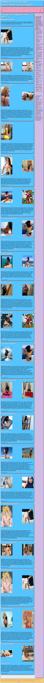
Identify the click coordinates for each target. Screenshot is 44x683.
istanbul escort (40, 22)
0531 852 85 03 (5, 73)
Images (39, 679)
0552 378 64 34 (5, 364)
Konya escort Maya (7, 60)
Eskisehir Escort (14, 9)
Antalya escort (38, 95)
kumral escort (38, 119)
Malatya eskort (40, 9)
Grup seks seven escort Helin (10, 503)
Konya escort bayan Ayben (9, 218)
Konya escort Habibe (7, 188)
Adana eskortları (39, 31)
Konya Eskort (29, 9)
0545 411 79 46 (5, 108)
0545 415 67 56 (5, 630)
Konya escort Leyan (7, 312)
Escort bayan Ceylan (7, 475)
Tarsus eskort (38, 64)
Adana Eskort (6, 9)
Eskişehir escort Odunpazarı (39, 48)
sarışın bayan (38, 112)
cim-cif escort (10, 11)
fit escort (37, 97)
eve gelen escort (17, 11)
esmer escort (38, 120)
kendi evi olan (28, 11)
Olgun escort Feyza (7, 608)
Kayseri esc (38, 76)
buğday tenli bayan (37, 105)
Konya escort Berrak (7, 644)
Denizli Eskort (9, 9)
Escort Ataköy (38, 86)
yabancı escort (41, 11)
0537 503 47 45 (5, 141)
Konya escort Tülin (7, 282)
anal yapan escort (3, 11)
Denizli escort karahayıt (38, 40)
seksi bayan (37, 96)
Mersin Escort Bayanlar (24, 9)
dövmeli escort (38, 117)
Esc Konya (38, 73)
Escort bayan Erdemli (38, 68)
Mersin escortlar (39, 63)
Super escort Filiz (6, 445)
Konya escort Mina (7, 155)
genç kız (23, 11)
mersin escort (38, 19)
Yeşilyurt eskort (39, 91)
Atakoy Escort (36, 9)
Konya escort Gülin (7, 85)
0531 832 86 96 (5, 45)
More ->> (23, 55)
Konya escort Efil (6, 28)
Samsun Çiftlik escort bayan (39, 55)
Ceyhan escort (39, 32)
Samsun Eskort (18, 9)
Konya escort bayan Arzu (9, 413)
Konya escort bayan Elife (8, 343)
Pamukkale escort (38, 42)
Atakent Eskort (39, 53)
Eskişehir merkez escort (39, 46)
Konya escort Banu (7, 253)
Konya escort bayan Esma (9, 542)
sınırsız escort (35, 11)
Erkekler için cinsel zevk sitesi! (14, 2)
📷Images (41, 10)
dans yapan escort (39, 101)
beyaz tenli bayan (39, 111)
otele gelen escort (39, 110)
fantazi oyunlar (38, 103)
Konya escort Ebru (7, 570)
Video (36, 679)
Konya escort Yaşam (7, 123)
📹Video (2, 10)
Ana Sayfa (4, 15)
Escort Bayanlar (16, 15)
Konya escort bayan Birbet (9, 380)
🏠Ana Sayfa (2, 9)
